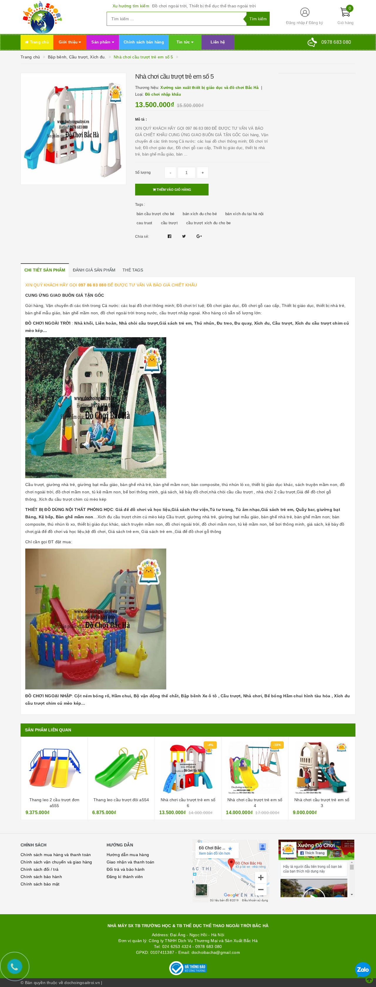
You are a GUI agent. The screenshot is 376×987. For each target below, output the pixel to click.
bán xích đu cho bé (200, 214)
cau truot (144, 223)
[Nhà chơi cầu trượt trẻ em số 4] (255, 767)
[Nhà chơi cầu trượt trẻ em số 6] (188, 767)
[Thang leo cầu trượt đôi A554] (121, 767)
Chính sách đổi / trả (39, 869)
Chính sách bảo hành (41, 876)
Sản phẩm (101, 42)
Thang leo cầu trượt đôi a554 (121, 799)
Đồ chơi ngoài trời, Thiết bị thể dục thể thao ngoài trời (204, 6)
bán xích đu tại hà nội (244, 214)
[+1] (199, 236)
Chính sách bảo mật (40, 884)
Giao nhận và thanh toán (131, 862)
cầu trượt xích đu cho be (208, 223)
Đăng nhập (295, 23)
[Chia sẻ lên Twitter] (185, 236)
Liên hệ (218, 42)
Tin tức (184, 42)
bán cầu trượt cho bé (155, 214)
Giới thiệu (69, 42)
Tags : (140, 205)
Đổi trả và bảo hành (126, 869)
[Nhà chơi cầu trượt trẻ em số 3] (322, 767)
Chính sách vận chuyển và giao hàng (56, 862)
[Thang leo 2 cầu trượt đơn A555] (54, 767)
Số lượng (143, 173)
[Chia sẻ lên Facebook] (170, 236)
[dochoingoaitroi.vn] (59, 17)
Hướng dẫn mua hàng (128, 854)
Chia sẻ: (142, 236)
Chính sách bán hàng (144, 42)
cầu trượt (169, 223)
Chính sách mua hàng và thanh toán (56, 854)
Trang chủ (38, 42)
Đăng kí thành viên (125, 876)
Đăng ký (316, 23)
